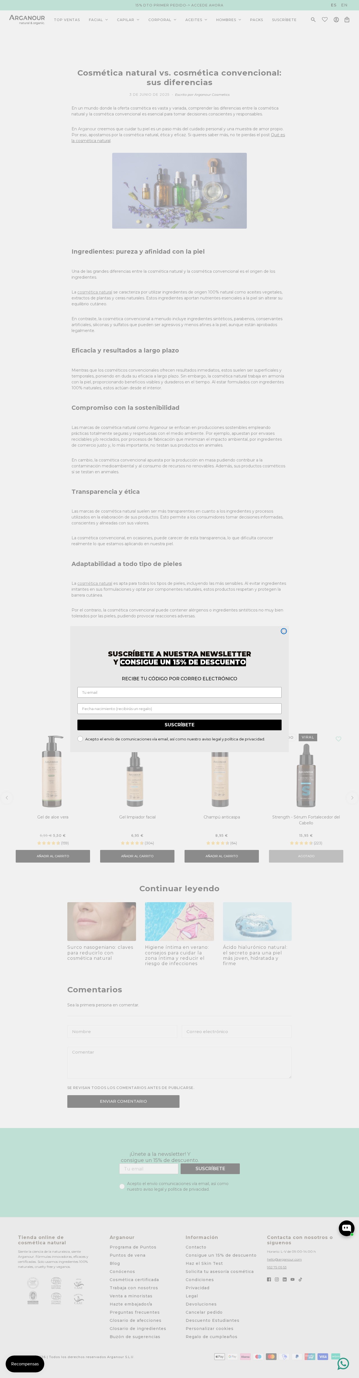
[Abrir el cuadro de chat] (347, 1228)
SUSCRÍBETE (179, 724)
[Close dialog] (284, 631)
